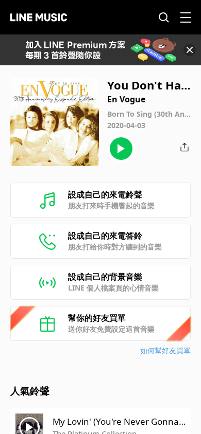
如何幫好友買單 (165, 350)
